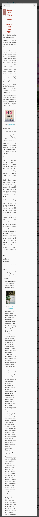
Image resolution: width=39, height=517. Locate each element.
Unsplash (10, 125)
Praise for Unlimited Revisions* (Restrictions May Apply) (9, 21)
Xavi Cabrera (11, 124)
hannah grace (13, 306)
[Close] (34, 5)
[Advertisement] (26, 38)
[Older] (8, 5)
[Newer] (4, 5)
